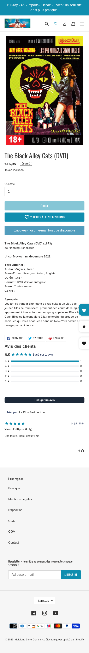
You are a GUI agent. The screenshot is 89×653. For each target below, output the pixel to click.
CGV (11, 531)
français (43, 600)
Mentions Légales (20, 499)
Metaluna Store (23, 639)
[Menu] (82, 23)
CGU (11, 521)
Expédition (15, 510)
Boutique (14, 488)
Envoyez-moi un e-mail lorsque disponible (44, 230)
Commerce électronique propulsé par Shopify (58, 639)
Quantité (10, 184)
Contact (13, 542)
